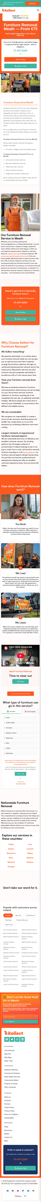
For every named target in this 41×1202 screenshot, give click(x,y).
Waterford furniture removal (9, 948)
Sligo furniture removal (29, 975)
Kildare (30, 853)
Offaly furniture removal (29, 967)
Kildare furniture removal (10, 936)
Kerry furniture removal (10, 933)
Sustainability (9, 1118)
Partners (7, 1104)
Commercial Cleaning (12, 1073)
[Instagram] (17, 1039)
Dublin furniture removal (29, 930)
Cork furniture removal (10, 930)
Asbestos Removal (11, 1070)
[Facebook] (6, 1039)
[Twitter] (12, 1039)
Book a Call (20, 774)
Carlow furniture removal (10, 970)
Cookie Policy (9, 1107)
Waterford (11, 853)
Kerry (11, 858)
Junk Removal (9, 1050)
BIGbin (6, 1134)
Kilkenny (30, 858)
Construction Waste (11, 1080)
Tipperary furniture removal (9, 957)
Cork (30, 844)
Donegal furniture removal (30, 953)
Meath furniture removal (29, 942)
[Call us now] (4, 601)
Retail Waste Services (12, 1077)
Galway (11, 849)
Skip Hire (7, 1054)
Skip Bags (8, 1057)
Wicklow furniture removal (11, 953)
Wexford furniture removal (27, 948)
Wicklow (30, 862)
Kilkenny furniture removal (27, 937)
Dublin (11, 844)
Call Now (32, 3)
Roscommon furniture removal (9, 980)
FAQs (6, 1127)
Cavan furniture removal (10, 984)
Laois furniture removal (10, 967)
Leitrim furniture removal (29, 979)
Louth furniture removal (10, 961)
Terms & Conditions (11, 1114)
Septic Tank (8, 1061)
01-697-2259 (20, 50)
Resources (8, 1130)
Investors (7, 1100)
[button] (20, 17)
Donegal (11, 866)
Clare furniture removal (29, 956)
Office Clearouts (10, 1087)
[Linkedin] (22, 1039)
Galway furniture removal (29, 933)
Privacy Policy (9, 1111)
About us (7, 1097)
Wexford (11, 862)
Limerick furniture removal (8, 943)
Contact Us (8, 1137)
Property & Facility (11, 1084)
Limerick (30, 849)
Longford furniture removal (27, 971)
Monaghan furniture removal (28, 985)
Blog (5, 1141)
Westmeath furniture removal (28, 962)
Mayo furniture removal (10, 975)
